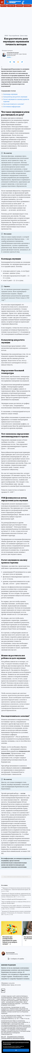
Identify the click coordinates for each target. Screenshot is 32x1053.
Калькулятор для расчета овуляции (15, 97)
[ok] (18, 62)
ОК (16, 1050)
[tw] (22, 62)
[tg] (10, 62)
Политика (19, 5)
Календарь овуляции (10, 94)
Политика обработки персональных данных (12, 1038)
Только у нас (11, 5)
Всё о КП (3, 1036)
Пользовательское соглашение (15, 1036)
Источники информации (11, 107)
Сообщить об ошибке (17, 959)
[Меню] (2, 2)
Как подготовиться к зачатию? (13, 104)
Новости (3, 5)
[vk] (14, 62)
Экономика (27, 5)
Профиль (9, 57)
